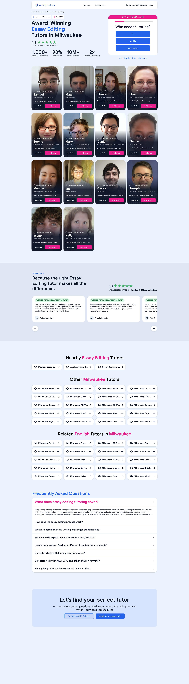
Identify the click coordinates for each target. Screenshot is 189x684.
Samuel (38, 94)
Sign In (152, 5)
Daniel (101, 141)
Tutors (33, 12)
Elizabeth (103, 94)
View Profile (38, 106)
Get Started (52, 106)
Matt (68, 94)
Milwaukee (49, 12)
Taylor (37, 235)
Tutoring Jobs (100, 5)
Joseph (134, 188)
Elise (132, 94)
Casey (101, 188)
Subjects (87, 5)
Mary (69, 141)
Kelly (68, 235)
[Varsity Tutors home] (45, 5)
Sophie (38, 141)
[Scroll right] (154, 328)
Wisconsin (41, 12)
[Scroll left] (35, 328)
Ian (67, 188)
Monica (38, 188)
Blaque (134, 141)
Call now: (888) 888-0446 (138, 5)
